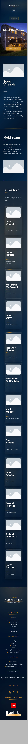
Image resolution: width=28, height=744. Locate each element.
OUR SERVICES (13, 636)
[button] (13, 10)
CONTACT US (13, 657)
